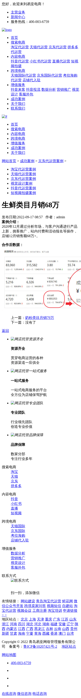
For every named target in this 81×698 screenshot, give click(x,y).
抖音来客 (18, 89)
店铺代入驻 (31, 80)
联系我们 (18, 108)
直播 (14, 508)
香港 (54, 633)
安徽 (62, 624)
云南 (57, 629)
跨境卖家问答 (35, 606)
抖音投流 (33, 89)
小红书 (16, 504)
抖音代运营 (20, 61)
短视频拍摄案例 (23, 193)
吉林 (49, 629)
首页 (14, 38)
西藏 (46, 633)
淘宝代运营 (20, 47)
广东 (56, 619)
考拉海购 (18, 535)
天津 (40, 619)
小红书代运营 (40, 61)
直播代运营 (61, 61)
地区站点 (69, 646)
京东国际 (18, 531)
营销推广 (64, 89)
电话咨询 (39, 694)
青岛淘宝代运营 (48, 601)
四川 (21, 624)
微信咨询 (24, 694)
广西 (29, 629)
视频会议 (24, 610)
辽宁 (70, 624)
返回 (5, 331)
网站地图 (9, 655)
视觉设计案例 (21, 183)
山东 (72, 619)
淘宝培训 (55, 610)
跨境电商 (18, 71)
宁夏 (29, 633)
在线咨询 (9, 694)
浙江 (5, 624)
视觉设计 (18, 563)
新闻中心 (18, 17)
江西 (21, 629)
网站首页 (9, 161)
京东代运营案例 (50, 161)
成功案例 (18, 99)
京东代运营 (58, 47)
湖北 (29, 624)
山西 (65, 629)
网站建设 (28, 601)
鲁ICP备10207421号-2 (40, 646)
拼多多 (16, 486)
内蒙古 (11, 629)
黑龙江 (39, 629)
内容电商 (18, 56)
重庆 (48, 619)
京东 (14, 481)
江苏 (64, 619)
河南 (13, 624)
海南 (21, 633)
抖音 (14, 499)
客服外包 (26, 94)
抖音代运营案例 (23, 188)
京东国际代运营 (49, 75)
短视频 (16, 513)
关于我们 (18, 104)
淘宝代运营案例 (23, 169)
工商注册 (39, 610)
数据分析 (48, 89)
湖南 (46, 624)
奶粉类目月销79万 (39, 318)
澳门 (62, 633)
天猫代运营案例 (23, 174)
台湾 (70, 633)
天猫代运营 (39, 47)
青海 (37, 633)
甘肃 (13, 633)
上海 (32, 619)
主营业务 (18, 12)
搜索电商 (18, 42)
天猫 (14, 476)
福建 (54, 624)
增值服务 (18, 85)
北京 (24, 619)
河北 (37, 624)
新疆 (5, 633)
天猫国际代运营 (23, 75)
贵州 (73, 629)
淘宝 (14, 472)
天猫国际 (18, 526)
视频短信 (54, 606)
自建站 (67, 606)
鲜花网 (67, 601)
